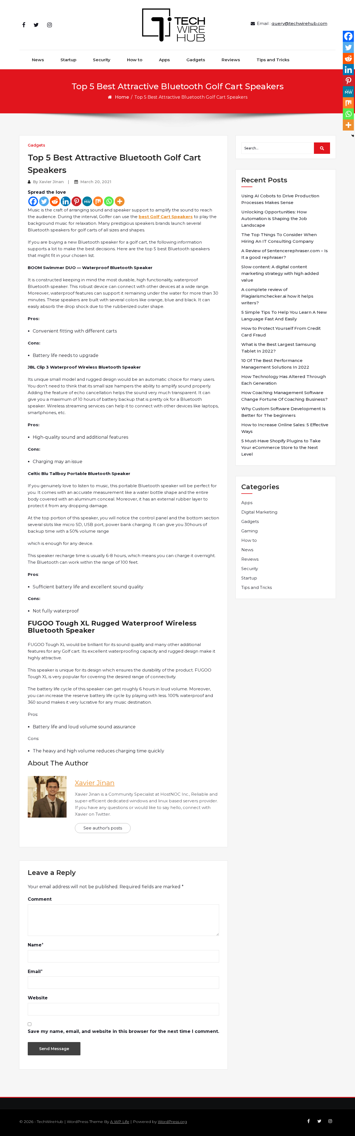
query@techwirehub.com (299, 23)
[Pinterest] (76, 201)
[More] (120, 201)
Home (122, 97)
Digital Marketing (259, 512)
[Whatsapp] (109, 201)
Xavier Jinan (51, 181)
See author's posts (102, 828)
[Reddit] (55, 201)
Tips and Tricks (273, 59)
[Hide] (353, 136)
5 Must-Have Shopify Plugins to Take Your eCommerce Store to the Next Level (281, 447)
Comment (40, 899)
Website (38, 997)
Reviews (231, 59)
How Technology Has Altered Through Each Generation (283, 380)
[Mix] (98, 201)
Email (34, 971)
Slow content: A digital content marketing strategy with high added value (280, 273)
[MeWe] (87, 201)
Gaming (249, 530)
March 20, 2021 (95, 181)
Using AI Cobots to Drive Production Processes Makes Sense (280, 199)
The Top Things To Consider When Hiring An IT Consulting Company (279, 238)
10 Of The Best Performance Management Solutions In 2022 (275, 364)
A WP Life (119, 1121)
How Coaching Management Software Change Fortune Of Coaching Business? (284, 396)
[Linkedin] (65, 201)
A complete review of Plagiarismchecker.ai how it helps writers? (277, 296)
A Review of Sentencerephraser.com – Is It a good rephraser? (284, 254)
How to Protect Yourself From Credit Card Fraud (281, 332)
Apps (164, 59)
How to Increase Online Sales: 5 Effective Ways (284, 428)
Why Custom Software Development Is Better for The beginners (283, 412)
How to (134, 59)
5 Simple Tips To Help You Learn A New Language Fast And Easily (284, 315)
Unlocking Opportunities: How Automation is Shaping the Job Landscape (274, 218)
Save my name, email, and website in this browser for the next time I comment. (123, 1031)
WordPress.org (172, 1121)
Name (35, 945)
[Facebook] (33, 201)
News (38, 59)
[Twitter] (44, 201)
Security (101, 59)
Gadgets (195, 59)
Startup (68, 59)
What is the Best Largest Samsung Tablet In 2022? (278, 348)
